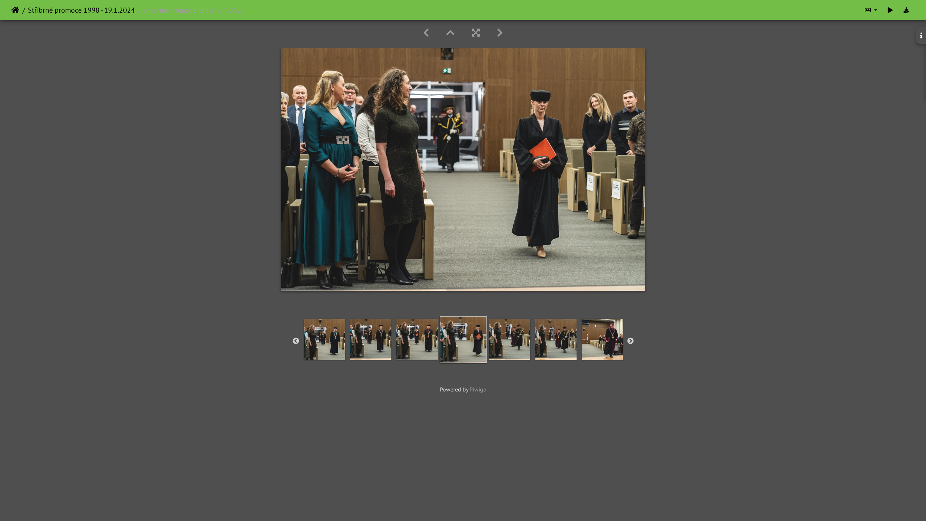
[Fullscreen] (475, 33)
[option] (324, 339)
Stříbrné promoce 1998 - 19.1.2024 (81, 10)
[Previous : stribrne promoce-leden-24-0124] (426, 33)
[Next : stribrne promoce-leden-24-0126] (499, 33)
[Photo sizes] (870, 10)
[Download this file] (906, 10)
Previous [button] (296, 341)
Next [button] (630, 341)
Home (15, 10)
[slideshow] (890, 10)
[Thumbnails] (450, 33)
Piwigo (478, 389)
